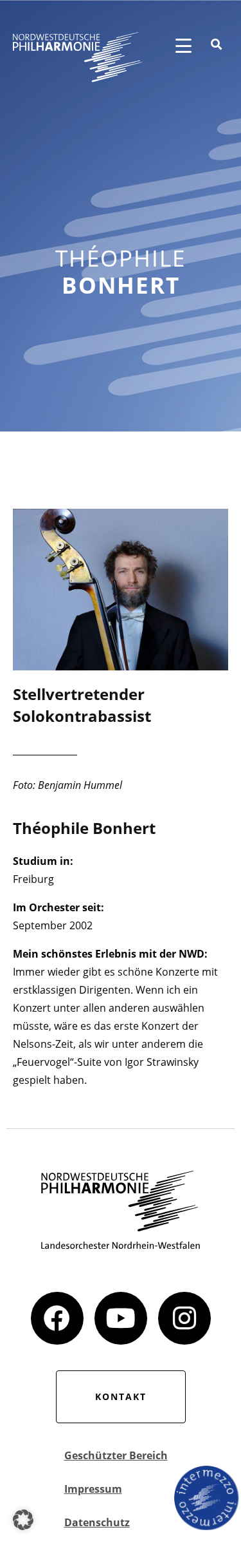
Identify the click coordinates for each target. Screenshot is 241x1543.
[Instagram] (184, 1318)
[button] (23, 1520)
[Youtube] (120, 1318)
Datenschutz (97, 1522)
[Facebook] (57, 1318)
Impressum (93, 1489)
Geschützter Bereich (116, 1455)
